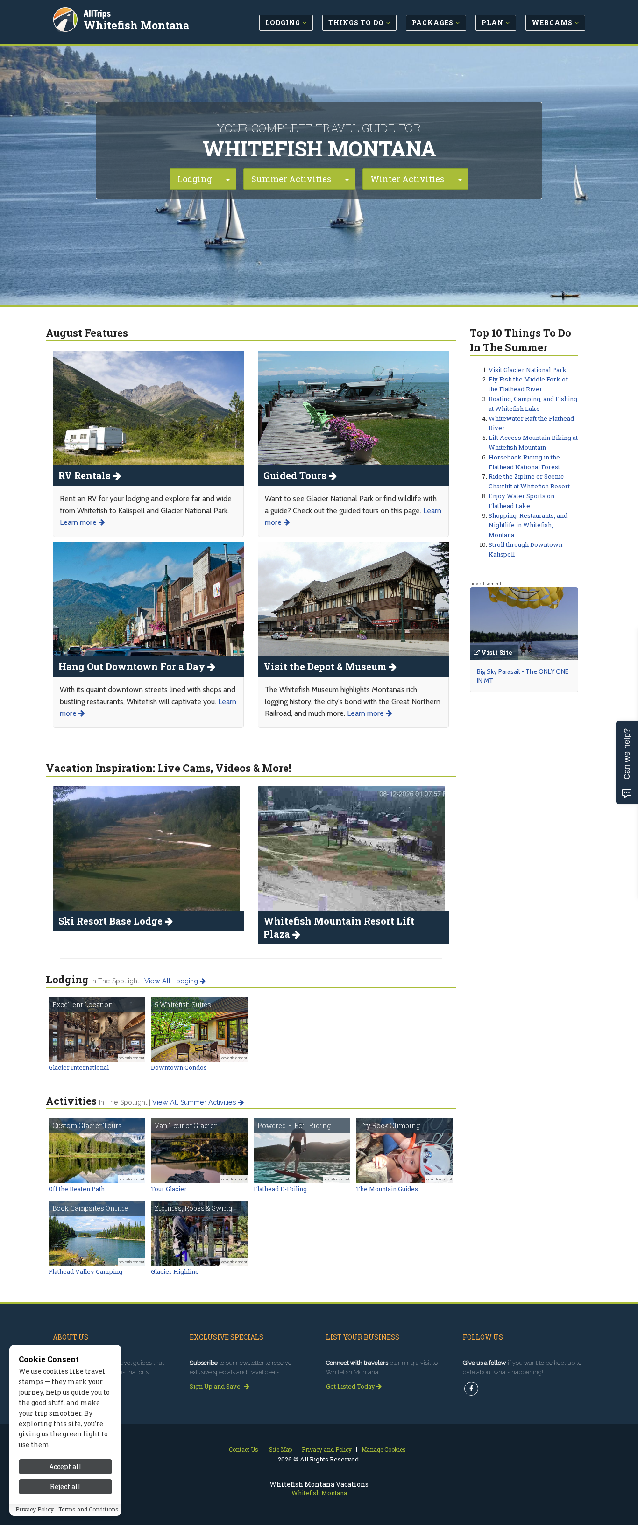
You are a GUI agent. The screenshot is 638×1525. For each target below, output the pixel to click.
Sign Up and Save (216, 1386)
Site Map (280, 1449)
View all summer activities (195, 1102)
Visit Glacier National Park (528, 370)
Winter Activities (407, 178)
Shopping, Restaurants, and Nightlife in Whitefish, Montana (528, 525)
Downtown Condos (179, 1067)
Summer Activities (291, 178)
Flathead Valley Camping (85, 1271)
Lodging (194, 178)
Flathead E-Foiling (280, 1189)
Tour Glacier (169, 1189)
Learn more (79, 522)
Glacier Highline (175, 1271)
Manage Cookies (384, 1449)
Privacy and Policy (327, 1449)
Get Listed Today (351, 1386)
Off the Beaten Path (77, 1189)
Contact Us (243, 1449)
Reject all (65, 1486)
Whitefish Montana (136, 25)
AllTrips (97, 13)
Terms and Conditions (88, 1509)
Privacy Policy (34, 1509)
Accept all (65, 1466)
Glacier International (79, 1067)
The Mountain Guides (387, 1189)
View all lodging (172, 981)
